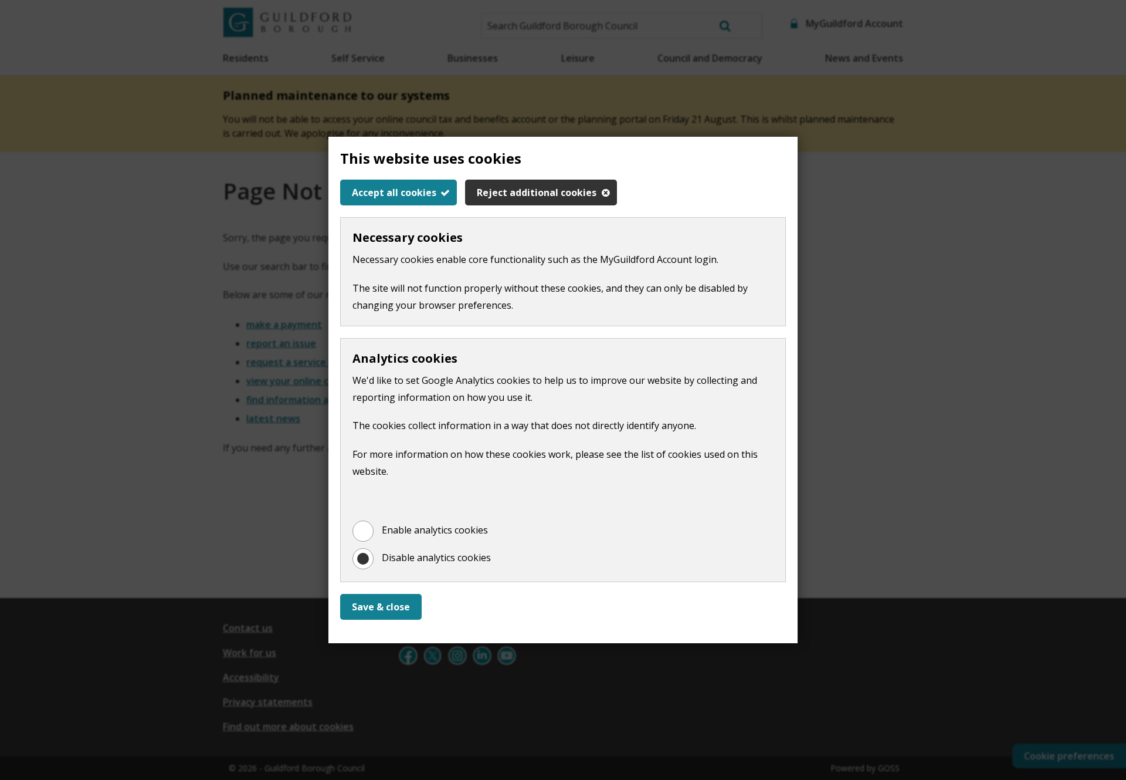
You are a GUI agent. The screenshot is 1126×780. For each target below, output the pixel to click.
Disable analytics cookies (436, 557)
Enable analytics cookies (435, 530)
